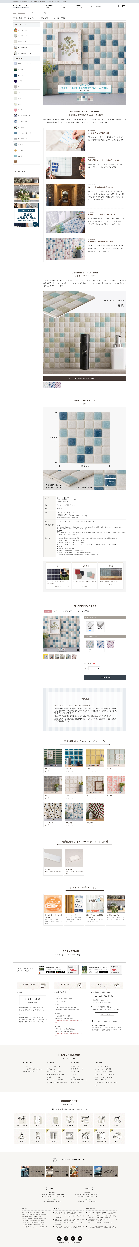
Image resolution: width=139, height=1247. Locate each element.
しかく (20, 156)
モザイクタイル (27, 1066)
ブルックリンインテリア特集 (55, 1079)
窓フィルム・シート (20, 24)
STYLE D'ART (67, 1242)
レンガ (20, 161)
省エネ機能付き (22, 47)
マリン (100, 651)
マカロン (20, 109)
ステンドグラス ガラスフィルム (32, 1069)
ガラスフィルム (22, 36)
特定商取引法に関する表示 (79, 1079)
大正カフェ (21, 75)
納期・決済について (77, 1069)
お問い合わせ (75, 1074)
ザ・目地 (111, 584)
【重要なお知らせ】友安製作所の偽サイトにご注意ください (69, 1109)
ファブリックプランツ (62, 1227)
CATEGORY (49, 6)
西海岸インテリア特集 (53, 1077)
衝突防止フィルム (23, 41)
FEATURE (64, 6)
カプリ (20, 81)
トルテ (20, 98)
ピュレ (20, 104)
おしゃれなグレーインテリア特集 (57, 1082)
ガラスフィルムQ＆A (53, 1066)
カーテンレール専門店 (102, 1066)
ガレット (20, 69)
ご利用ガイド (75, 1066)
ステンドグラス (22, 30)
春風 (90, 651)
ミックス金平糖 (22, 121)
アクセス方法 (53, 1199)
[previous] (45, 650)
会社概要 (74, 1077)
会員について (75, 1082)
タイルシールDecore (101, 1214)
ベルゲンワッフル (23, 138)
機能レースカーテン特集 (54, 1071)
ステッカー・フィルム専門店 (104, 1071)
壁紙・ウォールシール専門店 (104, 1077)
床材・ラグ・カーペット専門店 (104, 1074)
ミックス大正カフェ (24, 115)
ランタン (20, 150)
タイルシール (21, 13)
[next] (78, 650)
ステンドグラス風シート (62, 1214)
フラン (20, 92)
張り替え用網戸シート (24, 53)
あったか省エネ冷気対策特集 (55, 1074)
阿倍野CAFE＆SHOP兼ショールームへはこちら (52, 1201)
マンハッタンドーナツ (24, 133)
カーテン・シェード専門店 (103, 1069)
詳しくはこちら (58, 586)
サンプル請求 (84, 586)
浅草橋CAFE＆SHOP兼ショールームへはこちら (87, 1201)
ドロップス (21, 127)
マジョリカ (21, 144)
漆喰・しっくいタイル (24, 63)
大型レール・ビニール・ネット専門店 (106, 1084)
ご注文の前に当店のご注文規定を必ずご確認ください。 (74, 706)
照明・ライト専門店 (101, 1079)
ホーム (14, 13)
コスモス (110, 651)
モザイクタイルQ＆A (53, 1069)
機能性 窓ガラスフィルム (30, 1071)
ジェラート (21, 86)
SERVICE (79, 6)
